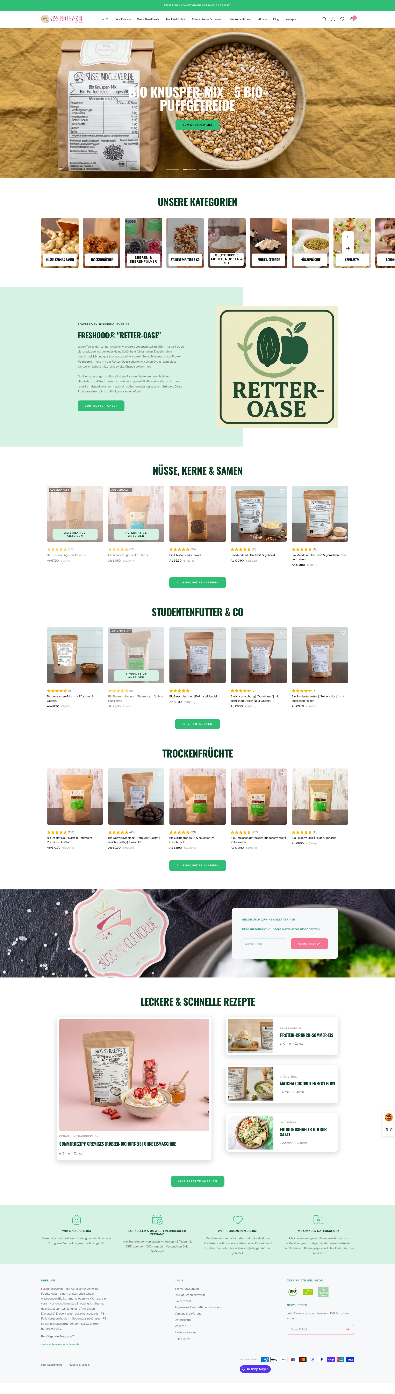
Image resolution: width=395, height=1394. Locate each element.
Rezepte (291, 19)
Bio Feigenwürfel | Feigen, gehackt (314, 838)
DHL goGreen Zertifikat (190, 1295)
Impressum (182, 1338)
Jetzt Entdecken (197, 723)
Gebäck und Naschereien (79, 1136)
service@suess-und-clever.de (60, 1344)
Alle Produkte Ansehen (198, 582)
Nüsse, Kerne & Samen (207, 19)
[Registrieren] (348, 1329)
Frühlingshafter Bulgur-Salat (304, 1132)
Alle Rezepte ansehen (197, 1181)
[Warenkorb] (352, 19)
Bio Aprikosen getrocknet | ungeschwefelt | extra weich (258, 840)
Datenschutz (183, 1320)
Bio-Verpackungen (187, 1288)
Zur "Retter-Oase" (101, 405)
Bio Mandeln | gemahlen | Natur (128, 555)
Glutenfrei (288, 1122)
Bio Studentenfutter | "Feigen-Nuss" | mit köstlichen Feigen (318, 699)
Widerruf (180, 1326)
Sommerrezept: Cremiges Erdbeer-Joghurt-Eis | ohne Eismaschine (117, 1143)
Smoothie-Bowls (148, 19)
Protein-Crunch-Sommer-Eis (306, 1035)
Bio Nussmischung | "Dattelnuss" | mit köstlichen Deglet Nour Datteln (255, 699)
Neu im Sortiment (240, 19)
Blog (276, 19)
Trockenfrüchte (175, 19)
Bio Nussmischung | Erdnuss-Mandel (193, 696)
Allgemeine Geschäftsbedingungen (198, 1307)
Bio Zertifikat (183, 1301)
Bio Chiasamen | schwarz (185, 555)
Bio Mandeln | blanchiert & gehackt (253, 555)
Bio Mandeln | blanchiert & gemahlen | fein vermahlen (319, 557)
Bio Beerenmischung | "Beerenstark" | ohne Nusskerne (135, 699)
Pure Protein (122, 19)
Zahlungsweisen (185, 1332)
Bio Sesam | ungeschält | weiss (66, 555)
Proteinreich (290, 1028)
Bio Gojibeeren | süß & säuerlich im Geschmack (191, 840)
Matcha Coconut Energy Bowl (308, 1083)
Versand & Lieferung (188, 1313)
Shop (103, 19)
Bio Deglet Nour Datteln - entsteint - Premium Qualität (70, 840)
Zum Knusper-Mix (197, 124)
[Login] (333, 19)
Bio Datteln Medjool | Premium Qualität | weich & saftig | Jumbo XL (134, 840)
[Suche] (324, 19)
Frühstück (288, 1076)
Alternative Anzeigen (75, 534)
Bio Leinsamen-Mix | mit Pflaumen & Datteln (70, 699)
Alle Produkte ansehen (198, 865)
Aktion (262, 19)
